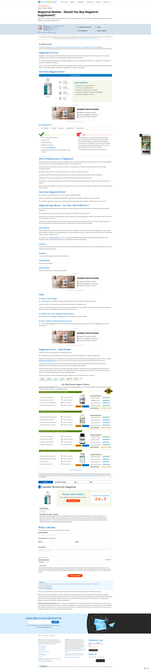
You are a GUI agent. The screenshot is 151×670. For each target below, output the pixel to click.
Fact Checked (53, 32)
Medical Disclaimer (78, 650)
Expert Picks (90, 2)
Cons (56, 47)
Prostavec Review (54, 237)
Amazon (54, 316)
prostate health (51, 147)
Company (105, 2)
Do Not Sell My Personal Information (72, 657)
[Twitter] (98, 657)
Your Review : (42, 547)
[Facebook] (90, 657)
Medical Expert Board (42, 646)
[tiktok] (103, 657)
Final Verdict (98, 47)
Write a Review (101, 30)
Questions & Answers (60, 482)
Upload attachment (43, 560)
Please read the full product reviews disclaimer (83, 475)
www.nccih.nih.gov (48, 585)
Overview (42, 47)
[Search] (110, 2)
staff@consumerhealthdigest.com (45, 660)
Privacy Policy (74, 654)
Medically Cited (43, 32)
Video (90, 482)
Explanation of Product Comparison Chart (75, 469)
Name (40, 542)
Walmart (61, 316)
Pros (52, 47)
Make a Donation (93, 650)
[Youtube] (92, 657)
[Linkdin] (100, 657)
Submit (55, 622)
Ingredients (85, 47)
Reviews (46, 482)
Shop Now (78, 406)
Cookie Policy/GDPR (42, 654)
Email (77, 542)
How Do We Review (42, 647)
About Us (40, 635)
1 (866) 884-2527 (49, 661)
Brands (72, 2)
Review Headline (43, 532)
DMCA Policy (52, 635)
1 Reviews (85, 27)
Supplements (80, 2)
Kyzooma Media (102, 666)
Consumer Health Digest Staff (56, 26)
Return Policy (41, 653)
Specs (99, 27)
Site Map (40, 656)
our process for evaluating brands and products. (87, 38)
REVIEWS (98, 2)
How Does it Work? (75, 47)
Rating (48, 47)
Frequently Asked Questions (43, 651)
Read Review (86, 406)
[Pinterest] (95, 657)
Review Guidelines (63, 567)
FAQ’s (92, 47)
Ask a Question (83, 30)
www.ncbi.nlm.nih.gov (49, 588)
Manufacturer (64, 47)
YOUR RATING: (42, 538)
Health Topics (64, 2)
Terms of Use (95, 570)
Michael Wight (53, 28)
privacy (40, 627)
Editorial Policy (45, 635)
